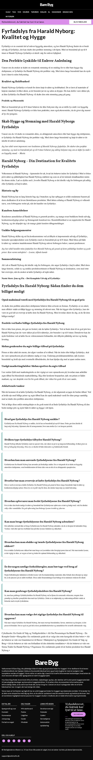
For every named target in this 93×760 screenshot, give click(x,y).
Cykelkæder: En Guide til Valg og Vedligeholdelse (24, 633)
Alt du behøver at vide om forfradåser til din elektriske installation (36, 643)
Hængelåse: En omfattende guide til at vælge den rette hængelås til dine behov (51, 636)
